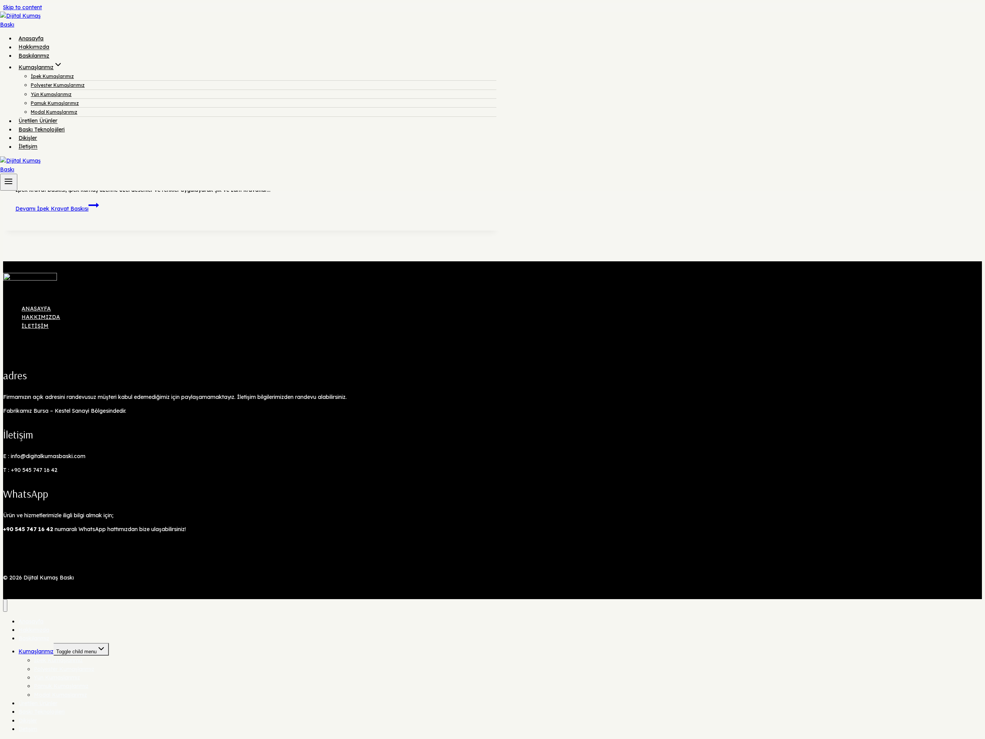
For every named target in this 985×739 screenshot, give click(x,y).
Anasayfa (30, 38)
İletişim (27, 146)
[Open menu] (8, 182)
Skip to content (22, 7)
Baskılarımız (33, 55)
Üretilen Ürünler (37, 121)
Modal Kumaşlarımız (54, 112)
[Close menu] (5, 605)
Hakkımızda (33, 47)
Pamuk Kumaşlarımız (55, 103)
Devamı (51, 208)
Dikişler (27, 138)
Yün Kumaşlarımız (51, 94)
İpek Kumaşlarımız (52, 76)
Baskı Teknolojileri (41, 129)
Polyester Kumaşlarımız (58, 85)
